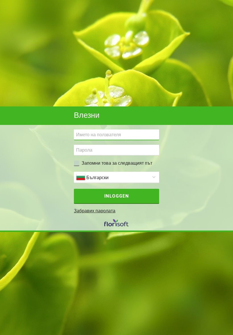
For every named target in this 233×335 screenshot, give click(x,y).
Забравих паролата (94, 210)
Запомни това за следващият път (117, 163)
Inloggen (116, 196)
